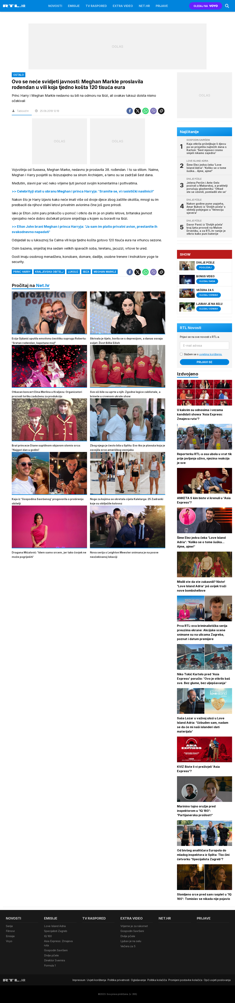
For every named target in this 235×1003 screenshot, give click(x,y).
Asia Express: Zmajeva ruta (58, 943)
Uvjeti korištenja (96, 980)
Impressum (79, 980)
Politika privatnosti (118, 980)
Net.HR (144, 6)
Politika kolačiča (157, 980)
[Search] (227, 6)
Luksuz (73, 271)
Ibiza (86, 271)
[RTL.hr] (14, 6)
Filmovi (10, 931)
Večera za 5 (127, 946)
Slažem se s (203, 354)
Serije (9, 926)
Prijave (162, 6)
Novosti (55, 6)
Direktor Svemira (54, 960)
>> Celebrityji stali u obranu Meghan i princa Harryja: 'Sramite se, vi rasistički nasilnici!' (83, 191)
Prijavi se (204, 362)
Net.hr (43, 285)
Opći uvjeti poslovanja (217, 980)
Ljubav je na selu (130, 941)
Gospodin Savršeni (56, 950)
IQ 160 (48, 936)
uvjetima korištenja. (210, 354)
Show (185, 254)
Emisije (74, 6)
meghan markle (105, 271)
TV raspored (96, 6)
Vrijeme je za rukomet (134, 926)
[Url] (161, 111)
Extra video (123, 6)
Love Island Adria (55, 926)
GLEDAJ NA (201, 6)
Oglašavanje (138, 980)
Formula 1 (50, 965)
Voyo (9, 941)
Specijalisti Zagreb (55, 931)
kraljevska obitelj (49, 271)
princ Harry (22, 271)
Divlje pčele (51, 955)
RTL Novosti (190, 328)
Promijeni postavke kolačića (185, 980)
